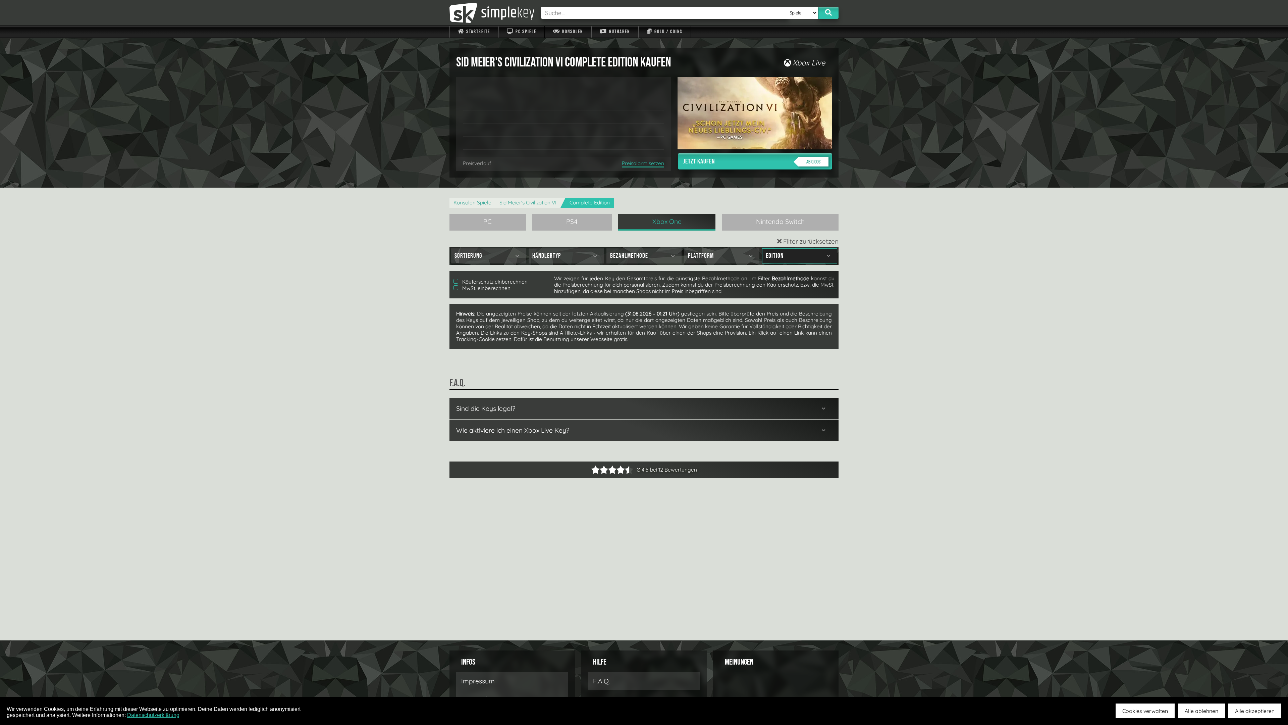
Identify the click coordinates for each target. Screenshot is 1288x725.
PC (487, 222)
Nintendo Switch (780, 222)
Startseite (477, 32)
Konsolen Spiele (472, 202)
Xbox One (667, 222)
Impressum (478, 681)
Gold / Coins (668, 32)
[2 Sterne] (599, 470)
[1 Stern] (595, 470)
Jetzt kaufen (751, 161)
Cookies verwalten (1145, 711)
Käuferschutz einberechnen (494, 282)
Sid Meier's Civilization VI (527, 202)
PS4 (572, 222)
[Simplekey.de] (491, 13)
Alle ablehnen (1201, 711)
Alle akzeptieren (1255, 711)
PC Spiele (525, 32)
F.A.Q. (601, 681)
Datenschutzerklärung (153, 715)
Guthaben (619, 32)
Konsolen (572, 32)
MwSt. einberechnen (486, 288)
